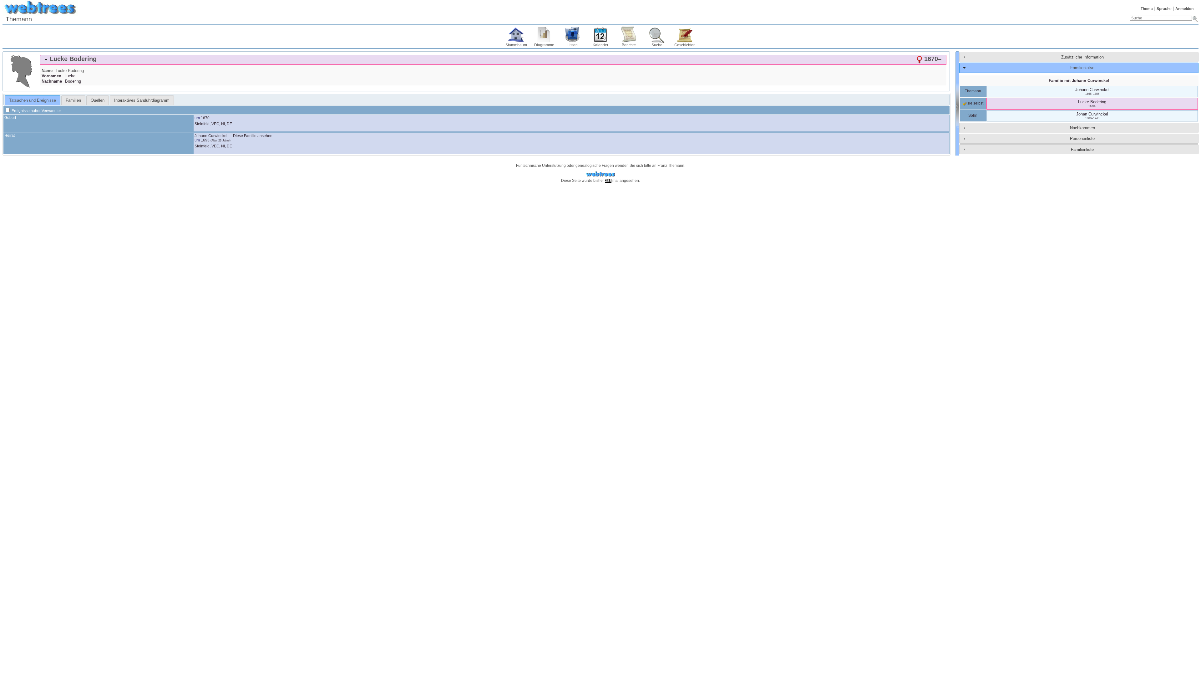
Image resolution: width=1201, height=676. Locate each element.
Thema (1147, 9)
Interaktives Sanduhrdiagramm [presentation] (142, 100)
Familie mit (1079, 80)
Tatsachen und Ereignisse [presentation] (32, 100)
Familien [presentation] (73, 100)
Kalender (600, 45)
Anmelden (1184, 9)
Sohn (972, 115)
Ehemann (973, 91)
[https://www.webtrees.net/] (600, 174)
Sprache (1164, 9)
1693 (205, 140)
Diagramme (544, 45)
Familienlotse (1082, 67)
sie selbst (974, 103)
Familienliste (1082, 149)
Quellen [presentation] (97, 100)
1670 (205, 118)
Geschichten (685, 45)
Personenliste (1082, 138)
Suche (656, 45)
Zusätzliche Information (1082, 57)
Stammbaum (516, 45)
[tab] (493, 60)
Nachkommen (1082, 127)
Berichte (629, 45)
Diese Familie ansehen (252, 136)
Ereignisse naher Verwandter (36, 111)
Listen (572, 45)
